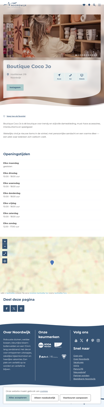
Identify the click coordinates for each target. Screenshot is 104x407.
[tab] (76, 55)
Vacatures (78, 362)
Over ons (77, 356)
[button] (52, 263)
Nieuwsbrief (79, 372)
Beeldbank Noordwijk (84, 379)
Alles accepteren (18, 397)
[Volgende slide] (97, 36)
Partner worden (81, 375)
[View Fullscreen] (4, 253)
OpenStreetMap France (60, 293)
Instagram (15, 87)
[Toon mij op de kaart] (4, 260)
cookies (44, 391)
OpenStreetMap (10, 293)
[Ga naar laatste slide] (7, 36)
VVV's (76, 365)
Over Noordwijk (81, 359)
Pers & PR (78, 369)
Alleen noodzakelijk (44, 398)
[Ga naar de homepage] (14, 5)
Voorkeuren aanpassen (75, 398)
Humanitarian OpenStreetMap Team (39, 293)
